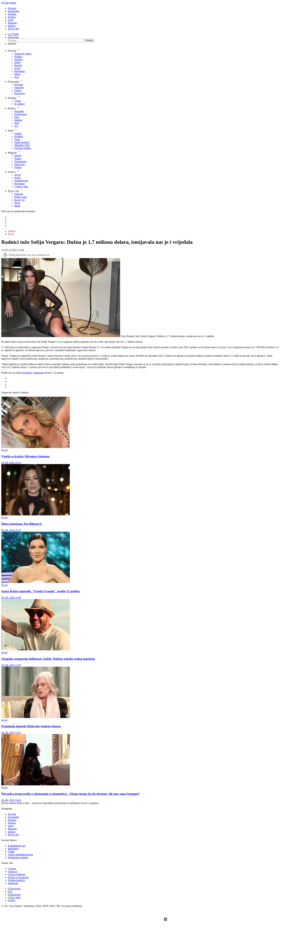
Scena (17, 177)
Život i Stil (13, 28)
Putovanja (19, 164)
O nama (12, 868)
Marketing (13, 848)
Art (16, 126)
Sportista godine (22, 148)
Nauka (17, 158)
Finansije (19, 87)
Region (18, 65)
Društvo (18, 59)
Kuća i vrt (19, 200)
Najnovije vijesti (22, 53)
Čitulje (11, 851)
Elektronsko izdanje (18, 857)
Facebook (27, 372)
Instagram (39, 372)
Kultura (12, 17)
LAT (10, 34)
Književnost (20, 114)
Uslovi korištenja (16, 874)
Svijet (17, 68)
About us (12, 871)
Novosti (12, 8)
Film (16, 117)
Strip (16, 123)
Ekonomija (13, 11)
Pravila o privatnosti (18, 877)
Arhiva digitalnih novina (20, 854)
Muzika (18, 120)
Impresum (13, 883)
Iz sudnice (19, 103)
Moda (17, 205)
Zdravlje (18, 194)
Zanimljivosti (21, 180)
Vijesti (17, 100)
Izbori (17, 74)
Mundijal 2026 (22, 145)
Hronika (12, 14)
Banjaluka (19, 71)
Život (17, 202)
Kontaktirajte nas (16, 845)
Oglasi (17, 90)
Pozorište (19, 111)
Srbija (17, 62)
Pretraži (89, 40)
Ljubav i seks (21, 186)
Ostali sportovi (21, 142)
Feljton (18, 167)
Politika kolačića (16, 880)
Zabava (12, 25)
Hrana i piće (20, 197)
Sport (10, 20)
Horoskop (19, 183)
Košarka (18, 136)
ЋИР (16, 34)
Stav (16, 77)
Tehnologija (20, 161)
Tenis (17, 139)
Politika (18, 56)
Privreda (18, 84)
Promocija (19, 93)
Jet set (17, 174)
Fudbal (18, 133)
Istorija (17, 155)
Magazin (12, 22)
